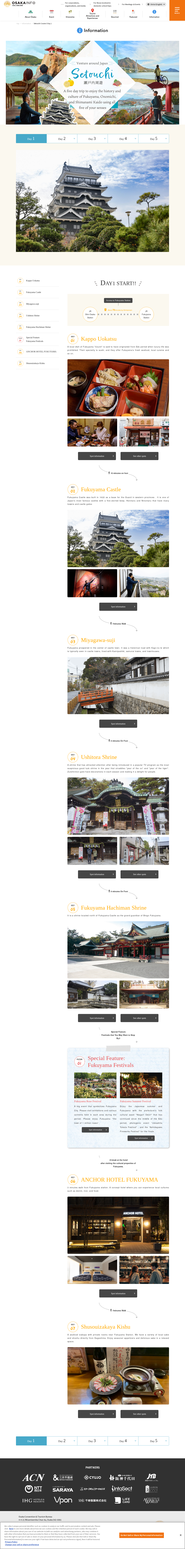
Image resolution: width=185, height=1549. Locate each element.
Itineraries (70, 17)
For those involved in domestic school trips (102, 4)
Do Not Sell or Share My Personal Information (142, 1535)
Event (51, 17)
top (18, 23)
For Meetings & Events (131, 4)
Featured (133, 17)
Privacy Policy (11, 1542)
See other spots (139, 456)
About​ (30, 17)
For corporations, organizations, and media (75, 4)
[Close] (181, 1535)
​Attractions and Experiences (92, 16)
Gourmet (115, 17)
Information (154, 17)
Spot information (97, 456)
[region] (92, 1535)
